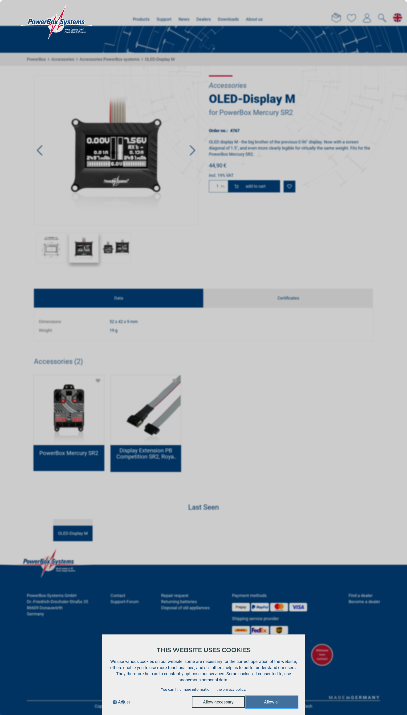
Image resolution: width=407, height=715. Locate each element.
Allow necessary (218, 701)
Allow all (272, 701)
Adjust (123, 701)
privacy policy (234, 689)
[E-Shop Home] (56, 13)
